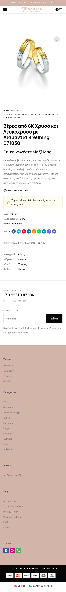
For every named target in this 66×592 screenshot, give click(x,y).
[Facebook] (6, 550)
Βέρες (22, 219)
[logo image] (31, 9)
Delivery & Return (18, 190)
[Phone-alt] (18, 550)
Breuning (17, 223)
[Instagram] (12, 550)
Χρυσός (22, 264)
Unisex (21, 269)
